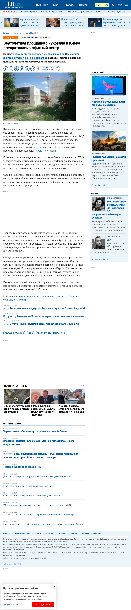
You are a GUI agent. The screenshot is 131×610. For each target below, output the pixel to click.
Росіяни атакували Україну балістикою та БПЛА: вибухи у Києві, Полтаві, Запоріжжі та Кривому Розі (114, 25)
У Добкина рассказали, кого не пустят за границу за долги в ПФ (37, 505)
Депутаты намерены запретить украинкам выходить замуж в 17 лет (39, 476)
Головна (6, 33)
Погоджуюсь (43, 604)
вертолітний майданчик (51, 333)
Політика (17, 33)
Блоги (57, 4)
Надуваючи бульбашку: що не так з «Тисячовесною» (108, 103)
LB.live (83, 4)
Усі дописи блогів (100, 259)
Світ (109, 240)
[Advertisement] (44, 211)
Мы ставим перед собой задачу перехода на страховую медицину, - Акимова (44, 524)
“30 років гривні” (28, 11)
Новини (41, 4)
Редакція (49, 533)
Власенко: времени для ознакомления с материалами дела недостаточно (38, 442)
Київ (30, 333)
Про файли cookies (11, 604)
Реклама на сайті (22, 533)
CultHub (99, 11)
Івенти (38, 533)
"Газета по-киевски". (46, 150)
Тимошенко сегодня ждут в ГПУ (22, 466)
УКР (120, 4)
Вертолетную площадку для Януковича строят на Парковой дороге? (44, 308)
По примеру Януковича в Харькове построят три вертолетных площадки (43, 316)
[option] (24, 22)
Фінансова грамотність (53, 11)
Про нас (6, 533)
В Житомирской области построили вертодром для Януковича (41, 324)
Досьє (70, 4)
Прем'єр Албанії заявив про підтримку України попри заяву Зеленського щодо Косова (72, 25)
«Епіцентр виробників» (80, 11)
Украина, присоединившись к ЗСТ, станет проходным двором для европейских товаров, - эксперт (40, 455)
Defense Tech (10, 11)
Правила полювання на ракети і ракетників (109, 158)
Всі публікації (98, 185)
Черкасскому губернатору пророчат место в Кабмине (35, 431)
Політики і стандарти (67, 533)
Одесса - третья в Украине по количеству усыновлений (32, 495)
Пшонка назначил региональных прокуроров (27, 486)
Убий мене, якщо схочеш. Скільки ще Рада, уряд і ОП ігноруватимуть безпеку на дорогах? (109, 209)
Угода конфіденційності (92, 533)
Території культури (116, 11)
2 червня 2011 (28, 33)
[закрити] (54, 586)
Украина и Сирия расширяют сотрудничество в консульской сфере (39, 514)
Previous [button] (1, 22)
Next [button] (129, 22)
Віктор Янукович (14, 333)
